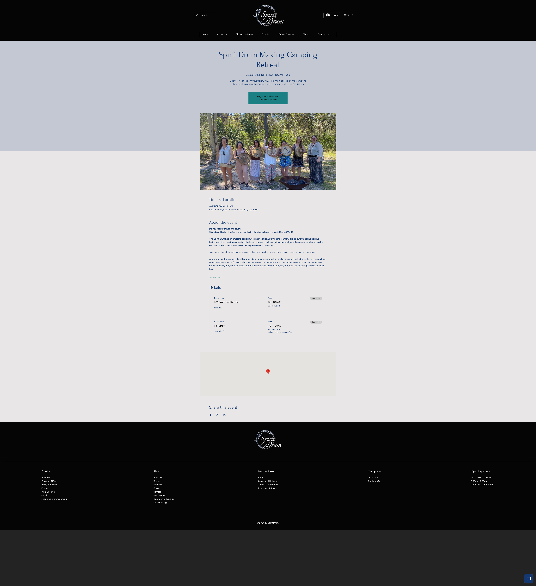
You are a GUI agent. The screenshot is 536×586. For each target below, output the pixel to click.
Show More (215, 277)
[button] (349, 15)
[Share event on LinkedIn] (224, 415)
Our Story (373, 477)
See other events (268, 100)
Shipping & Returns (267, 481)
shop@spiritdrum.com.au (54, 499)
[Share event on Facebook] (210, 415)
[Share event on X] (217, 415)
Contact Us (374, 481)
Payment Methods (267, 488)
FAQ (260, 477)
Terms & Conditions (268, 485)
